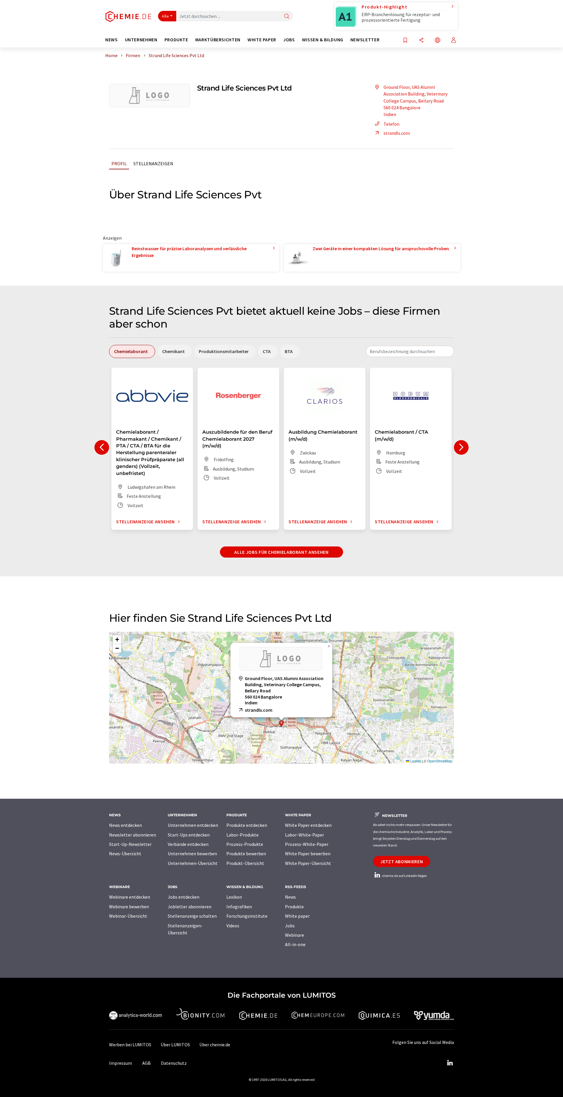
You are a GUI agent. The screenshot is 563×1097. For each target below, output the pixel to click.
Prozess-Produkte (244, 844)
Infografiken (239, 906)
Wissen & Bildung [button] (322, 39)
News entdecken (125, 825)
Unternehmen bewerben (192, 853)
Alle (165, 16)
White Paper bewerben (307, 853)
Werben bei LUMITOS (130, 1044)
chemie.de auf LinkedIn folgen (404, 875)
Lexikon (234, 897)
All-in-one (295, 944)
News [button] (111, 39)
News (290, 897)
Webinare (294, 935)
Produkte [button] (176, 39)
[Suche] (287, 16)
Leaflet (415, 760)
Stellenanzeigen (153, 163)
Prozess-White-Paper (306, 844)
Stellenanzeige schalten (192, 916)
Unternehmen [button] (141, 39)
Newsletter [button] (364, 39)
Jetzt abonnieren (401, 861)
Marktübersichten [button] (217, 39)
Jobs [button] (289, 39)
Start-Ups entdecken (189, 835)
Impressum (120, 1063)
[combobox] (410, 351)
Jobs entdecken (183, 897)
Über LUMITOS (175, 1044)
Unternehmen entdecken (193, 825)
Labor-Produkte (242, 835)
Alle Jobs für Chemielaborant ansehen (281, 552)
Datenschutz (174, 1063)
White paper (297, 916)
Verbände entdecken (188, 844)
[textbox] (410, 351)
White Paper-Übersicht (308, 863)
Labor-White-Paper (304, 835)
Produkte (294, 906)
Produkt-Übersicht (245, 863)
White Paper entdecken (308, 825)
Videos (232, 926)
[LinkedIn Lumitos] (450, 1063)
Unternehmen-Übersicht (193, 863)
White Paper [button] (261, 39)
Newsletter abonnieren (132, 835)
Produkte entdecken (246, 825)
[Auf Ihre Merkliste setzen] (405, 40)
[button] (281, 723)
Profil (119, 163)
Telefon (391, 124)
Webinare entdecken (129, 897)
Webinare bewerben (129, 906)
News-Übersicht (125, 853)
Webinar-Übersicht (128, 916)
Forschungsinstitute (246, 916)
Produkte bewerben (246, 853)
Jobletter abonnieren (189, 906)
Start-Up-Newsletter (130, 844)
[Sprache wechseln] (437, 40)
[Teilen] (421, 40)
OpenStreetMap (439, 760)
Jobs (290, 926)
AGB (146, 1063)
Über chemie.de (214, 1044)
